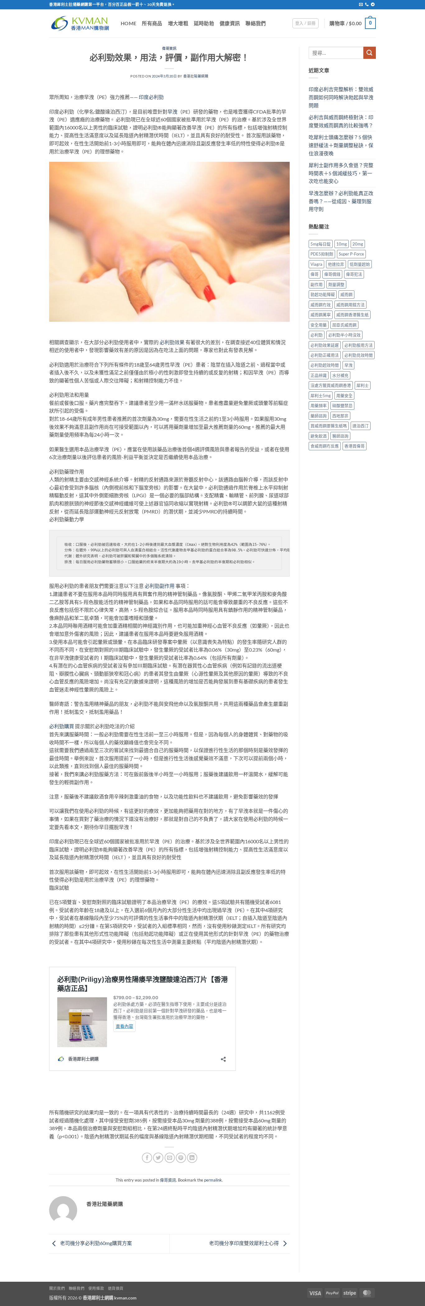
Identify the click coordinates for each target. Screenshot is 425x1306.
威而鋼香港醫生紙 (352, 314)
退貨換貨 (116, 1288)
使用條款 (96, 1288)
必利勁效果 (172, 342)
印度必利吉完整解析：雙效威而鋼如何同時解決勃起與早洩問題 (341, 97)
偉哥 (315, 274)
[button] (305, 23)
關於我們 (57, 1288)
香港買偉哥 (354, 445)
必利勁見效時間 (358, 355)
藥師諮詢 (319, 415)
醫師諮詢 (340, 435)
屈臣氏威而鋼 (344, 324)
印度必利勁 (151, 97)
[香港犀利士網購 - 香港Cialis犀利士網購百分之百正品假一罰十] (80, 23)
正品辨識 (319, 375)
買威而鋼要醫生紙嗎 (329, 425)
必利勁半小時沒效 (344, 334)
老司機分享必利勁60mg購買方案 (95, 1243)
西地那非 (340, 415)
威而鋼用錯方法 (350, 304)
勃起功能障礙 (323, 294)
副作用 (317, 284)
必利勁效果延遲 (325, 345)
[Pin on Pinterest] (181, 1158)
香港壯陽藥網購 (195, 76)
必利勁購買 (61, 726)
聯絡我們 (255, 23)
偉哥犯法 (354, 274)
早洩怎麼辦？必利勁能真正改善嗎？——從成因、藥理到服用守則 (341, 201)
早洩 (172, 112)
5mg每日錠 (321, 243)
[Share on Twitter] (158, 1158)
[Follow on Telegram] (373, 4)
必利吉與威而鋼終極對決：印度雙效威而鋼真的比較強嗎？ (341, 121)
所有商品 (152, 23)
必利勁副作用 (160, 586)
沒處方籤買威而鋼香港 (331, 385)
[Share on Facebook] (147, 1158)
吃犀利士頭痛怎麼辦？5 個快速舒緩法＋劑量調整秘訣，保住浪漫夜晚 (341, 145)
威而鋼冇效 (321, 304)
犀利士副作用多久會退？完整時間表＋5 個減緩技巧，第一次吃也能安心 (341, 173)
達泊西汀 (361, 425)
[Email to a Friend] (170, 1158)
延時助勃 (204, 23)
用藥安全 (344, 395)
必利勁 (317, 334)
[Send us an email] (361, 4)
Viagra (316, 264)
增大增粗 (178, 23)
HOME (128, 23)
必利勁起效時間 (325, 365)
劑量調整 (336, 284)
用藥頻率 (319, 405)
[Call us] (367, 4)
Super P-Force (351, 253)
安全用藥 (319, 324)
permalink (213, 1179)
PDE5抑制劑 (322, 253)
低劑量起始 (360, 264)
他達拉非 (336, 264)
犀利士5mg (321, 395)
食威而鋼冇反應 (325, 445)
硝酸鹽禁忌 (342, 405)
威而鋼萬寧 (321, 314)
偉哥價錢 (332, 274)
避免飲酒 (319, 435)
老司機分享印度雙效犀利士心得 (244, 1243)
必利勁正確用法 (325, 355)
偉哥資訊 (169, 48)
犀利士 (363, 385)
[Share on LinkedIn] (192, 1158)
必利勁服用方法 (358, 345)
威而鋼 (346, 294)
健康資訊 (230, 23)
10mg (341, 243)
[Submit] (369, 53)
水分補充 (340, 375)
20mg (358, 243)
